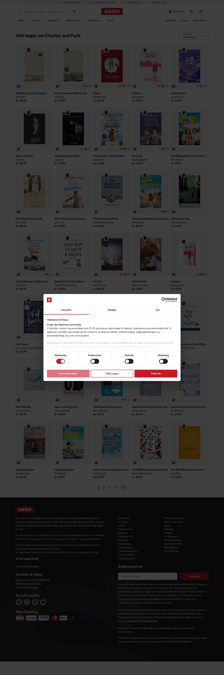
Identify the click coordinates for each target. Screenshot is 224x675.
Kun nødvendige (68, 373)
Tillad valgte (112, 373)
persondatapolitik (127, 346)
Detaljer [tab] (112, 310)
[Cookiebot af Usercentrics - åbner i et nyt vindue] (164, 300)
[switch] (95, 361)
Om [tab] (158, 310)
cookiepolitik (148, 346)
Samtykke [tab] (66, 310)
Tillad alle (156, 373)
